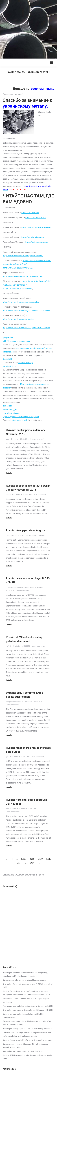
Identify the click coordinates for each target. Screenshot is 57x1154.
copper (9, 495)
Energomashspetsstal (14, 702)
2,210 (48, 859)
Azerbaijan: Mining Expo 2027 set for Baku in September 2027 (28, 1029)
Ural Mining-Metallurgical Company (19, 587)
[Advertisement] (28, 28)
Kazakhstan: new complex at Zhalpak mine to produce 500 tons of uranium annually (27, 1023)
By (14, 439)
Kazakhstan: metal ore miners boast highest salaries (24, 980)
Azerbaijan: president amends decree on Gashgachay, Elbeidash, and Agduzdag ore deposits (25, 974)
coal (7, 439)
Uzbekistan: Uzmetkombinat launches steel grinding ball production (26, 1000)
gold (8, 757)
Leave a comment (37, 439)
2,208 (32, 859)
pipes (8, 535)
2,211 (19, 863)
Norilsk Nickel (11, 809)
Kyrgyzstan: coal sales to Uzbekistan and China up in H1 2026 (28, 1010)
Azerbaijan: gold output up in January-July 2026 (23, 1051)
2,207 (23, 859)
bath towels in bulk (19, 420)
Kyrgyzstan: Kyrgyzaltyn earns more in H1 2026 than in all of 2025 (27, 985)
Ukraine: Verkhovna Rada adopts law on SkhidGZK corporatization (23, 1015)
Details (9, 473)
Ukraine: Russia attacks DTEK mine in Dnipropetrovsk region (27, 1040)
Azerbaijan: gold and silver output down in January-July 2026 (28, 1006)
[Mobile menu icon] (51, 62)
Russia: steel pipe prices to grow (25, 530)
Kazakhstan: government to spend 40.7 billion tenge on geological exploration (25, 1045)
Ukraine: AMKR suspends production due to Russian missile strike (27, 1057)
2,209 (40, 859)
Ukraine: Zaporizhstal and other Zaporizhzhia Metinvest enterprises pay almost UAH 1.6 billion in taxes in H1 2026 (26, 993)
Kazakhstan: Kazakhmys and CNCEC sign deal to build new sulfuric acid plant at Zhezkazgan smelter (27, 1034)
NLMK (8, 646)
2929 (32, 863)
